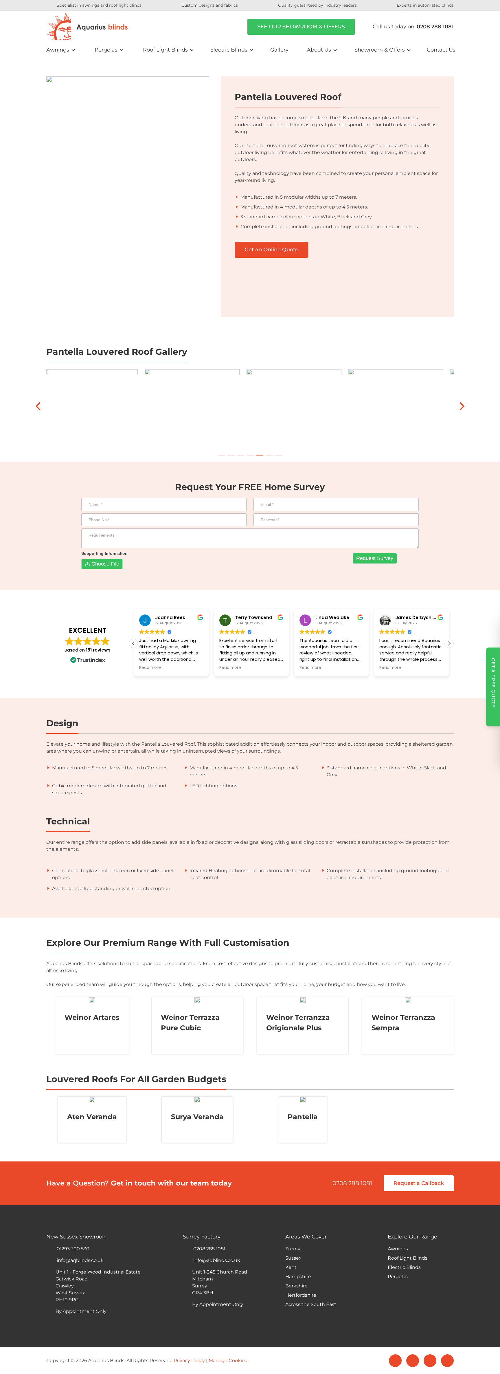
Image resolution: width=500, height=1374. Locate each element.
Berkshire (296, 1286)
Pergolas (106, 50)
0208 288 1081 (352, 1183)
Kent (291, 1267)
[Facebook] (395, 1361)
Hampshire (298, 1276)
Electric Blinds (228, 50)
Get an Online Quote (271, 249)
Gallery (279, 50)
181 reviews (98, 650)
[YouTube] (447, 1361)
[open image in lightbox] (402, 401)
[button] (449, 643)
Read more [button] (150, 667)
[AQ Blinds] (87, 26)
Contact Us (441, 50)
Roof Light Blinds (165, 50)
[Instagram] (430, 1361)
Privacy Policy (189, 1360)
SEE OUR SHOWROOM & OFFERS (301, 26)
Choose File (105, 564)
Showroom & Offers (379, 50)
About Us (319, 50)
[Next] (461, 406)
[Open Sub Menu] (72, 50)
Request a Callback (419, 1183)
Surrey (292, 1249)
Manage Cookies (228, 1360)
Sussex (293, 1258)
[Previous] (38, 406)
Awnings (57, 50)
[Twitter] (413, 1361)
